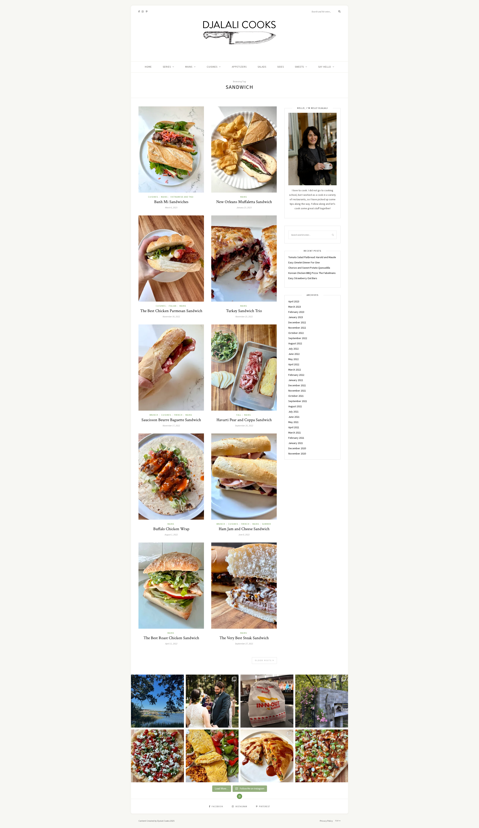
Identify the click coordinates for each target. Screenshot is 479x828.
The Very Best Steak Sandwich (244, 638)
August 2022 (295, 343)
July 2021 (293, 411)
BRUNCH (154, 415)
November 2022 (297, 327)
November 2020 (297, 453)
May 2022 (293, 359)
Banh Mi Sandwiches (171, 202)
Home (148, 66)
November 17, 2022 (171, 425)
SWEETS (299, 66)
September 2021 (297, 401)
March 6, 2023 (171, 207)
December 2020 (297, 448)
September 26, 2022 (244, 425)
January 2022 (295, 380)
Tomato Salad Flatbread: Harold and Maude (312, 257)
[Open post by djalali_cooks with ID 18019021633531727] (266, 755)
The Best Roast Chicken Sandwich (171, 638)
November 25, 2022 (244, 316)
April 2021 (293, 427)
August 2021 (295, 406)
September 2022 (297, 338)
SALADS (262, 66)
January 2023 (295, 317)
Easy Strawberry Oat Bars (302, 278)
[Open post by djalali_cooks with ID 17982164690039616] (321, 755)
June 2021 (294, 416)
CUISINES (212, 66)
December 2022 (297, 322)
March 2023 (294, 306)
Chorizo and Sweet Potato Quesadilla (309, 267)
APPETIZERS (239, 66)
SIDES (280, 66)
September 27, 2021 (244, 643)
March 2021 (294, 432)
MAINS (188, 66)
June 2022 (294, 354)
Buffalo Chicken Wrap (171, 529)
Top (337, 821)
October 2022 (296, 333)
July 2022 (293, 348)
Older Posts (264, 660)
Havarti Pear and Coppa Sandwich (244, 420)
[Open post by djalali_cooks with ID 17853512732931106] (321, 701)
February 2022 (296, 375)
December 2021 (297, 385)
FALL (238, 415)
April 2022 (293, 364)
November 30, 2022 (171, 316)
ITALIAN (172, 306)
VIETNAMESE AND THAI (181, 197)
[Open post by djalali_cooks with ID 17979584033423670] (212, 701)
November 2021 (297, 390)
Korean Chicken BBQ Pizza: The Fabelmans (312, 273)
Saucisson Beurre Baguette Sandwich (171, 420)
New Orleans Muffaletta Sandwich (244, 202)
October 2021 (296, 396)
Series (167, 66)
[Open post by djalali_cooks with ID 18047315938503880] (266, 701)
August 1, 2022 (171, 534)
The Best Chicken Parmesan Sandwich (171, 311)
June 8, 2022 (244, 534)
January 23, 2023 (244, 207)
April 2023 (293, 301)
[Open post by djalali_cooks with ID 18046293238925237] (157, 701)
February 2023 (296, 312)
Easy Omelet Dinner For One (304, 262)
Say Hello (324, 66)
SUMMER (266, 524)
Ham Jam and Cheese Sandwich (244, 529)
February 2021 (296, 437)
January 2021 (295, 443)
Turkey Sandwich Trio (244, 311)
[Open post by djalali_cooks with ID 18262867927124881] (157, 755)
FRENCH (178, 415)
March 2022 (294, 369)
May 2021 (293, 422)
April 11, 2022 (171, 643)
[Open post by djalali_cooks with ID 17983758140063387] (212, 755)
